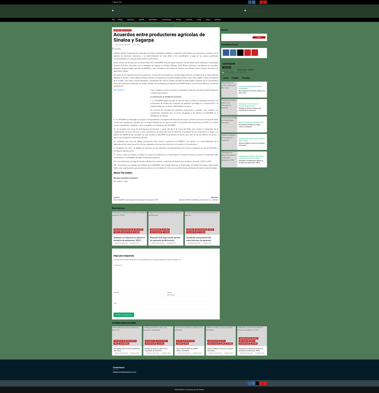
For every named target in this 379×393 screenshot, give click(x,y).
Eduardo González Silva (121, 243)
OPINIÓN (208, 19)
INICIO (113, 19)
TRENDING (120, 19)
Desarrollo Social (126, 232)
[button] (266, 20)
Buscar (224, 30)
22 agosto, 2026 (165, 353)
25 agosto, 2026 (134, 353)
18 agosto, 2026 (134, 243)
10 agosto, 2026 (171, 243)
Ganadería (257, 122)
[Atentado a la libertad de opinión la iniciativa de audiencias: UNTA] (129, 223)
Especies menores (259, 138)
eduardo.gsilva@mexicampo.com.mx (124, 372)
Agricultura (117, 30)
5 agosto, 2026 (207, 243)
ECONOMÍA (178, 19)
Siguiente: (198, 198)
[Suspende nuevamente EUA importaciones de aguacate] (202, 223)
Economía (252, 106)
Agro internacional (156, 232)
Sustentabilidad (243, 88)
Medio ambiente (253, 86)
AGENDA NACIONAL (166, 19)
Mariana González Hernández (122, 44)
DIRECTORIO (218, 19)
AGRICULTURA (130, 19)
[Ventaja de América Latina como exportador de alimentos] (229, 104)
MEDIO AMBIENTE (153, 19)
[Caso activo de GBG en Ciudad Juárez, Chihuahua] (229, 120)
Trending (136, 232)
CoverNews (189, 389)
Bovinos (241, 122)
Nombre (116, 292)
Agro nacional (127, 30)
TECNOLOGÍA (189, 19)
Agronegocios (243, 104)
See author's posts (121, 181)
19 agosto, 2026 (228, 353)
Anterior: (136, 198)
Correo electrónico (171, 294)
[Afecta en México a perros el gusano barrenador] (229, 137)
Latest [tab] (225, 78)
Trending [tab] (245, 78)
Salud (260, 86)
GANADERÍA (141, 19)
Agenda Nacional (119, 229)
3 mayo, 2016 (136, 44)
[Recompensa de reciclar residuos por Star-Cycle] (229, 85)
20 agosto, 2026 (197, 353)
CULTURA (199, 19)
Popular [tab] (235, 78)
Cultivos (116, 232)
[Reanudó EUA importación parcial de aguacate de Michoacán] (165, 223)
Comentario (118, 265)
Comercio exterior (253, 104)
